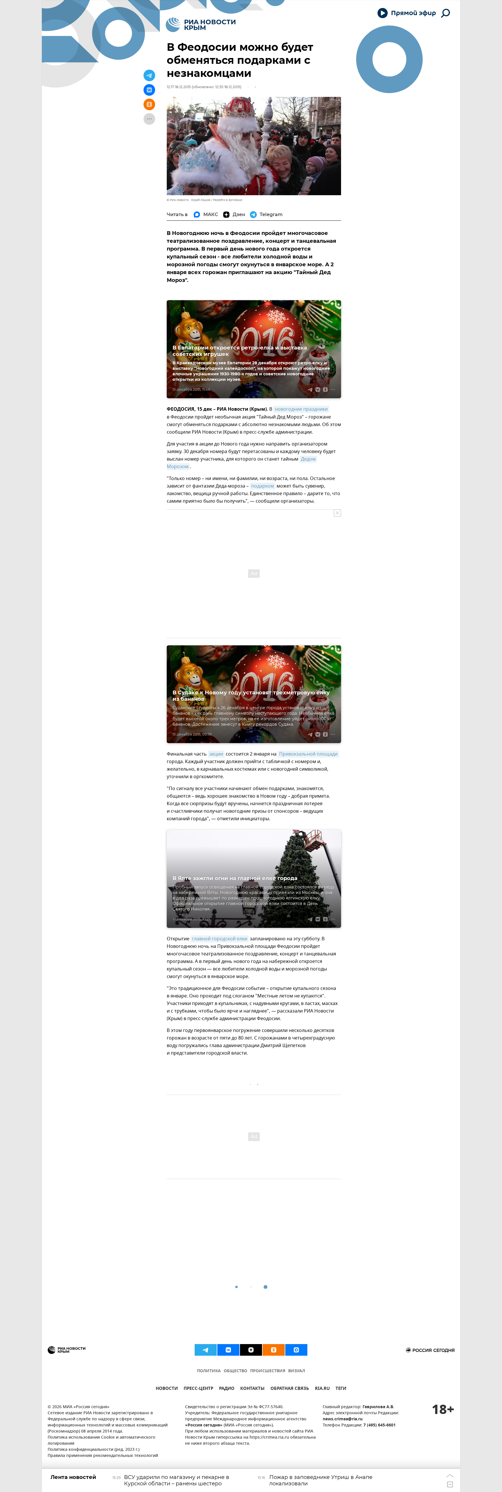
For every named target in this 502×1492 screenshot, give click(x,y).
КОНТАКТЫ (252, 1389)
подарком (262, 486)
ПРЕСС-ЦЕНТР (198, 1389)
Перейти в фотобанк (227, 200)
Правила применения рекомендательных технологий (103, 1456)
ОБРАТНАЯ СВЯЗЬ (289, 1389)
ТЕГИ (341, 1389)
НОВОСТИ (167, 1389)
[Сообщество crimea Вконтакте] (228, 1350)
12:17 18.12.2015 (179, 87)
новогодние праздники (301, 409)
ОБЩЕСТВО (235, 1371)
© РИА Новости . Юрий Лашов (188, 200)
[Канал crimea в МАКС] (296, 1350)
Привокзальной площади (308, 754)
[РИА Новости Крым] (200, 25)
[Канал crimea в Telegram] (206, 1350)
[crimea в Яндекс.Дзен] (251, 1350)
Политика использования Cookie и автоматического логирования (101, 1440)
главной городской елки (219, 938)
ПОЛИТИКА (209, 1371)
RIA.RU (322, 1389)
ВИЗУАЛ (296, 1371)
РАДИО (226, 1389)
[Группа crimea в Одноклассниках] (274, 1350)
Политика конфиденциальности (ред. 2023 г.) (93, 1449)
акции (216, 754)
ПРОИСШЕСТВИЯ (267, 1371)
